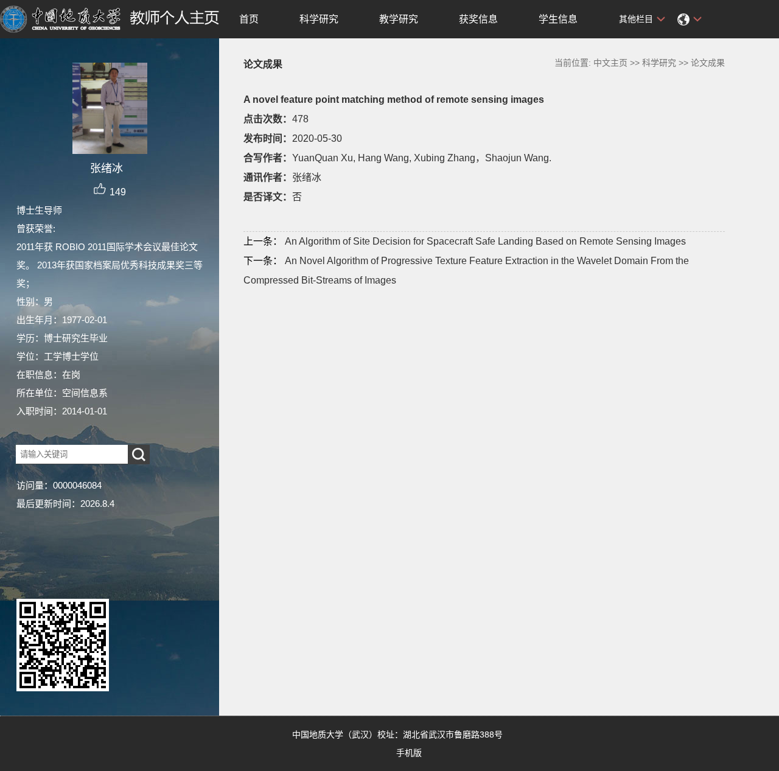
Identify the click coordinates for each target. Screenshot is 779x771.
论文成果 (708, 63)
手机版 (409, 753)
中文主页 (610, 63)
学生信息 (558, 19)
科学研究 (318, 19)
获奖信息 (478, 19)
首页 (249, 19)
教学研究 (398, 19)
